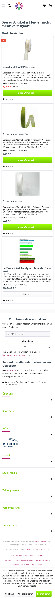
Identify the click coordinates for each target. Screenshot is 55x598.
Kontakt (39, 556)
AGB (27, 565)
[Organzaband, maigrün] (27, 117)
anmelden (11, 370)
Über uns (29, 556)
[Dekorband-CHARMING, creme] (27, 50)
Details (26, 294)
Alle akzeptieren (25, 594)
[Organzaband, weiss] (27, 184)
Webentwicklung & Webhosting (38, 549)
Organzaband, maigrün (15, 134)
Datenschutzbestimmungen (14, 355)
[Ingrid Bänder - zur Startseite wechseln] (27, 5)
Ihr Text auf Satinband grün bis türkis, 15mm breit (27, 269)
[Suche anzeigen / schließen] (9, 6)
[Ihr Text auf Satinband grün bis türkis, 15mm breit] (27, 251)
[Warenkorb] (50, 6)
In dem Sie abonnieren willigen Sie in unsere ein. (26, 351)
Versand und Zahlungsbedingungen (19, 560)
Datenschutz (18, 565)
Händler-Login (16, 556)
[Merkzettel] (44, 6)
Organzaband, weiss (13, 201)
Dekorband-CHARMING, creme (19, 67)
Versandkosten (40, 541)
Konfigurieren (43, 594)
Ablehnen (9, 594)
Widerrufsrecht (42, 560)
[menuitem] (4, 6)
